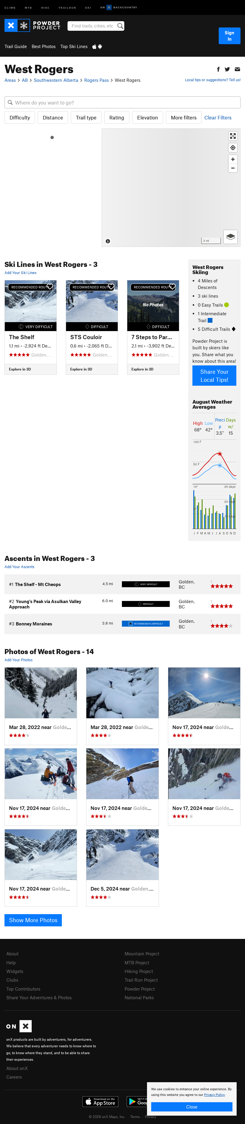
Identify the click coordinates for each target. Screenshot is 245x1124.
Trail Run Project (141, 979)
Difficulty (20, 117)
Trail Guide (15, 46)
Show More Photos (33, 920)
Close (191, 1106)
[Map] (171, 188)
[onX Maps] (19, 1030)
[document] (191, 1098)
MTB (28, 7)
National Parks (139, 997)
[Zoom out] (233, 168)
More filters (184, 117)
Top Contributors (23, 988)
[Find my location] (233, 147)
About (12, 953)
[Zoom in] (233, 159)
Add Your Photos (18, 659)
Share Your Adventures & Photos (39, 997)
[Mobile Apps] (97, 46)
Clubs (12, 979)
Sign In (229, 35)
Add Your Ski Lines (20, 272)
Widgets (14, 971)
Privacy (150, 1116)
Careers (14, 1077)
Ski (88, 7)
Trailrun (67, 7)
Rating (116, 117)
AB (25, 80)
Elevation (147, 117)
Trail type (86, 117)
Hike (45, 7)
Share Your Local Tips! (214, 375)
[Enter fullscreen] (233, 136)
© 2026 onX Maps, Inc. (107, 1116)
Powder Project (140, 988)
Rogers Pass (96, 80)
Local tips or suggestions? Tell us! (213, 79)
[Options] (230, 237)
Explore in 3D (20, 369)
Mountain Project (142, 953)
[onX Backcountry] (119, 7)
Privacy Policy (214, 1095)
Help (11, 962)
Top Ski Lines (74, 46)
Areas (10, 80)
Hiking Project (139, 971)
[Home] (35, 25)
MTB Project (137, 962)
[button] (218, 68)
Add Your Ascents (19, 566)
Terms (135, 1116)
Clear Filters (218, 117)
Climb (10, 7)
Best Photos (44, 46)
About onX (17, 1068)
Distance (53, 117)
